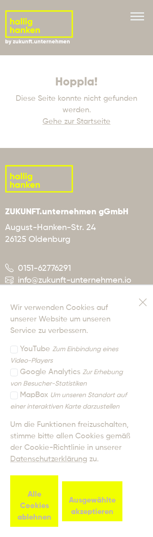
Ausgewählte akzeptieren (92, 506)
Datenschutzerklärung (48, 459)
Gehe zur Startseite (76, 121)
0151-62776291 (42, 268)
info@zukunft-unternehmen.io (72, 280)
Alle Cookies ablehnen (34, 506)
